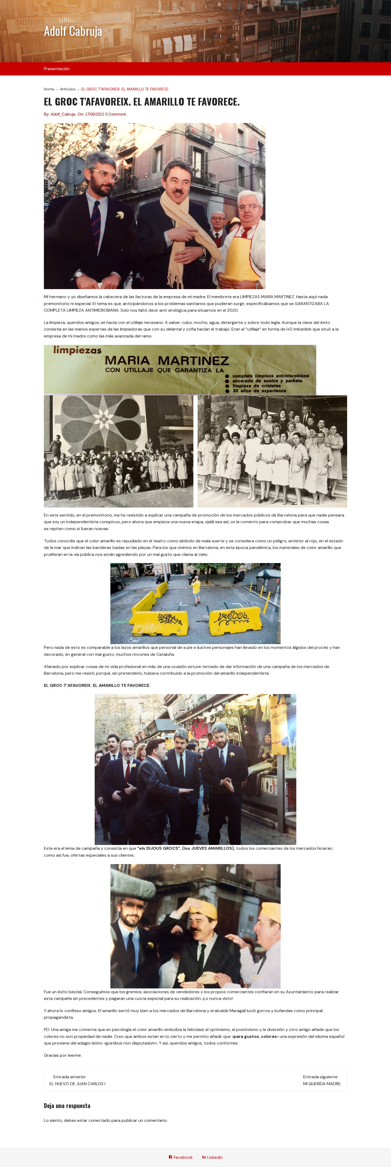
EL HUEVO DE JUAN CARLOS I (77, 1083)
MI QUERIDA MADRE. (322, 1083)
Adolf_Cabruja (63, 114)
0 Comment (115, 114)
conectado (99, 1120)
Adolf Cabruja (73, 30)
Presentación (57, 68)
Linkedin (214, 1157)
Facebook (183, 1157)
